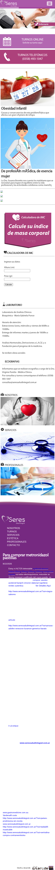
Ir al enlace (13, 726)
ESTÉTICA (12, 538)
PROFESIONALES (16, 542)
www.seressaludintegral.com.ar (35, 743)
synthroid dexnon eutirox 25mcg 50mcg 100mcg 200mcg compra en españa (30, 571)
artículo (11, 620)
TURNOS (12, 531)
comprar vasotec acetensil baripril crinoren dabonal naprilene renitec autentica (28, 583)
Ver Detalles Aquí (43, 586)
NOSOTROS (13, 528)
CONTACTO (13, 545)
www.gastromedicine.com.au (15, 812)
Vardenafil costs (10, 815)
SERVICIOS (13, 535)
